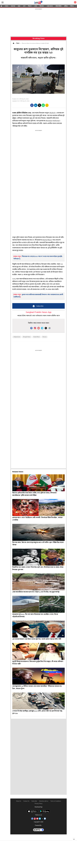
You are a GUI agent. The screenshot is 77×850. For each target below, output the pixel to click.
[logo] (38, 3)
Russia (44, 337)
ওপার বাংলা (50, 6)
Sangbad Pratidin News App (38, 312)
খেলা (35, 6)
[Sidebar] (3, 2)
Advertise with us (43, 801)
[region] (38, 22)
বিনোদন (42, 6)
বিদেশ (29, 6)
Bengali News (26, 337)
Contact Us (26, 801)
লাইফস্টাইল (58, 6)
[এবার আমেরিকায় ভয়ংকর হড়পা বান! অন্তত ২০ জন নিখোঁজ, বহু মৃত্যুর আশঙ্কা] (38, 581)
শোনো (6, 6)
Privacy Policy (38, 803)
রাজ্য (19, 6)
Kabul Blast (36, 337)
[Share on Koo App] (47, 106)
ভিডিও (72, 6)
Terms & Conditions (55, 801)
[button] (32, 105)
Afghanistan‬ (17, 337)
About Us (18, 801)
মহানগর (13, 6)
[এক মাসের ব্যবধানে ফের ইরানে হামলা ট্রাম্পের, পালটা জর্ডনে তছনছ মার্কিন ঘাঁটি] (38, 629)
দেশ (24, 6)
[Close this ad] (73, 839)
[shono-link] (75, 2)
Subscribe (34, 801)
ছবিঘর (66, 6)
